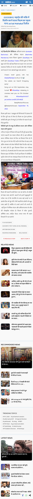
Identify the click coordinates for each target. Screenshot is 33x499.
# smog (14, 421)
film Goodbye (7, 222)
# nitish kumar (16, 426)
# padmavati (7, 421)
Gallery (14, 6)
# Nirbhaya (20, 429)
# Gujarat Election (21, 419)
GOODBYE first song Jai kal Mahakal (14, 226)
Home (5, 6)
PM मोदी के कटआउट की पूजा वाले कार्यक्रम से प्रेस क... (16, 363)
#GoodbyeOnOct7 (22, 96)
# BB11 (20, 421)
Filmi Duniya (10, 10)
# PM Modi (6, 424)
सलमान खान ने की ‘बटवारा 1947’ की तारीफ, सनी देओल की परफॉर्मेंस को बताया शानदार (22, 273)
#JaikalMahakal (9, 78)
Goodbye (26, 58)
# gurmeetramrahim (17, 424)
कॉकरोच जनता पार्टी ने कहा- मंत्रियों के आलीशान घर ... (21, 493)
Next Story (25, 239)
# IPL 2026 (6, 416)
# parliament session (17, 416)
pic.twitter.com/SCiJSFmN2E (13, 99)
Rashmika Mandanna (9, 233)
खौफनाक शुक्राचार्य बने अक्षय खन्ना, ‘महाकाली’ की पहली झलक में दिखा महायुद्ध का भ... (21, 327)
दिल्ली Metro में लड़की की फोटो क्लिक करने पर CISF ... (20, 383)
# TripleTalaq (7, 426)
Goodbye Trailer (13, 61)
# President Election (9, 429)
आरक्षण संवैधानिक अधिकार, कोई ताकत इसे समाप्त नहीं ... (20, 484)
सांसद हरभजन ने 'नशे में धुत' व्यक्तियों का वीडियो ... (19, 391)
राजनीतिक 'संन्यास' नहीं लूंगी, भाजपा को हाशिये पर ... (19, 466)
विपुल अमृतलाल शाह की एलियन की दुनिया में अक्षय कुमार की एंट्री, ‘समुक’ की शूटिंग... (22, 250)
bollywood (23, 233)
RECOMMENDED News (10, 344)
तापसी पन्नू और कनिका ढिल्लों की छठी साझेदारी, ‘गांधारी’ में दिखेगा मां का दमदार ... (21, 316)
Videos (24, 6)
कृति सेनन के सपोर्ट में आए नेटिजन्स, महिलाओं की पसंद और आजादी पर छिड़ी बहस (22, 262)
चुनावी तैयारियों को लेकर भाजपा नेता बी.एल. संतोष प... (20, 475)
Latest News (6, 438)
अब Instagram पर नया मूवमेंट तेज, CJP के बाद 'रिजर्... (21, 400)
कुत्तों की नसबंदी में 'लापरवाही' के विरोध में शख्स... (19, 374)
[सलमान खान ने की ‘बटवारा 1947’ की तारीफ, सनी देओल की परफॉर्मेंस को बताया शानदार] (5, 273)
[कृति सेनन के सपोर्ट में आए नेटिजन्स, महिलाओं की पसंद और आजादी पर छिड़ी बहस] (5, 262)
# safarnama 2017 (8, 419)
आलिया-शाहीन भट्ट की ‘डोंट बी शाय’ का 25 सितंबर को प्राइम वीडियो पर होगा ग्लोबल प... (22, 283)
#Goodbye (15, 90)
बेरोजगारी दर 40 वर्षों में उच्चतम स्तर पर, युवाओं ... (14, 455)
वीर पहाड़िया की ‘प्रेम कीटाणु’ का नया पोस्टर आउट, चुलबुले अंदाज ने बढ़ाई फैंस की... (22, 305)
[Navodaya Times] (10, 2)
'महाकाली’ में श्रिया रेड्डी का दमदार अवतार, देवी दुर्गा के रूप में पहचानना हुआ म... (22, 294)
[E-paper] (27, 2)
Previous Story (9, 239)
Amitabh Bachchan (8, 229)
